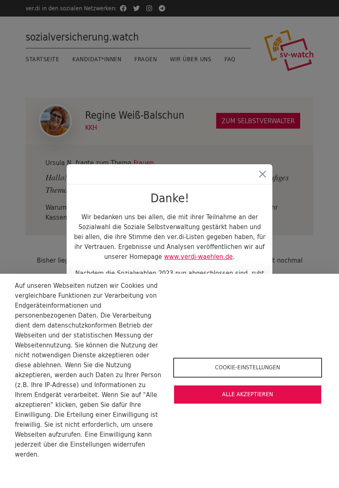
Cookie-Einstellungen (247, 367)
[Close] (262, 174)
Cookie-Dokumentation (45, 467)
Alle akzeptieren (247, 394)
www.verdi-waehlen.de (198, 256)
